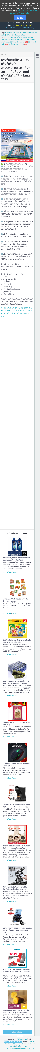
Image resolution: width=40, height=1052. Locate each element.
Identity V (32, 1041)
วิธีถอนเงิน (10, 35)
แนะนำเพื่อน (20, 35)
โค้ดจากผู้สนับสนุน (18, 44)
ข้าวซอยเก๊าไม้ (29, 1048)
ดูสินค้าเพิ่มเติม (17, 1032)
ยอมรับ (20, 17)
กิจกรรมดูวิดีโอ (14, 37)
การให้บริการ (24, 32)
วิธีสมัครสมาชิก (12, 32)
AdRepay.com (22, 1039)
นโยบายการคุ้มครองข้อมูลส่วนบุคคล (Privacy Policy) (24, 11)
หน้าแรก (4, 54)
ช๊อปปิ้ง (24, 1044)
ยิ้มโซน (7, 1044)
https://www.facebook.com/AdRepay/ (20, 28)
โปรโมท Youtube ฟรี (23, 1046)
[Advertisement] (20, 105)
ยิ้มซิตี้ (13, 1044)
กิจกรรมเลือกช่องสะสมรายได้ (16, 39)
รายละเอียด (7, 572)
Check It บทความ (19, 42)
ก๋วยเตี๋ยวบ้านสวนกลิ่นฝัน (15, 1048)
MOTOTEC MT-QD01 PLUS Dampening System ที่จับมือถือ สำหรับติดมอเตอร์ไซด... (17, 930)
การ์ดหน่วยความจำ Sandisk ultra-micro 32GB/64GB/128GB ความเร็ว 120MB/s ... (17, 971)
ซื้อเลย (14, 572)
